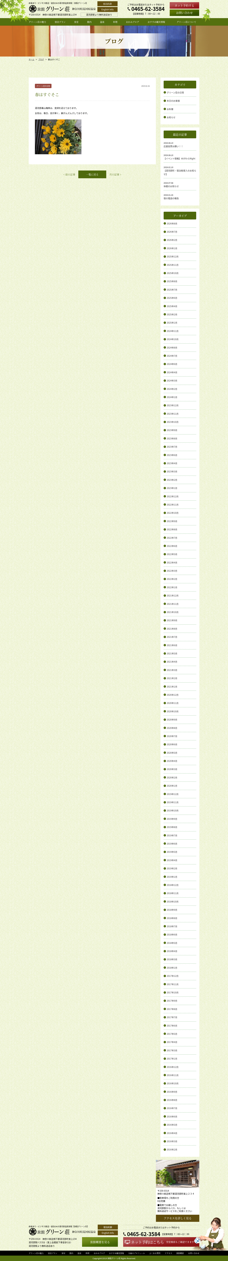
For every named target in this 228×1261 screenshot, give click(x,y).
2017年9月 (172, 1000)
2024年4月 (172, 372)
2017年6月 (172, 1025)
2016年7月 (172, 1108)
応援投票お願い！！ (173, 146)
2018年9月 (172, 909)
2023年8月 (172, 438)
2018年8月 (172, 918)
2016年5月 (172, 1124)
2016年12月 (173, 1066)
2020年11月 (173, 703)
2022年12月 (173, 496)
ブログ (41, 59)
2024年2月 (172, 388)
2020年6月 (172, 744)
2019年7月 (172, 835)
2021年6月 (172, 645)
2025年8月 (172, 281)
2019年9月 (172, 818)
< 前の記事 (69, 174)
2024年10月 (173, 339)
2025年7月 (172, 289)
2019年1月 (172, 876)
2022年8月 (172, 529)
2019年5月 (172, 851)
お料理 (170, 109)
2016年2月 (172, 1149)
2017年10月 (173, 992)
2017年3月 (172, 1050)
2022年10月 (173, 512)
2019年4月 (172, 860)
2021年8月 (172, 628)
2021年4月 (172, 661)
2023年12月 (173, 405)
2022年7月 (172, 537)
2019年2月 (172, 868)
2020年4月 (172, 760)
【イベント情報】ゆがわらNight (179, 158)
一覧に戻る (92, 174)
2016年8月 (172, 1099)
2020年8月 (172, 727)
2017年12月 (173, 975)
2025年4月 (172, 306)
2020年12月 (173, 694)
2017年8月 (172, 1009)
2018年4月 (172, 951)
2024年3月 (172, 380)
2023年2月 (172, 479)
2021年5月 (172, 653)
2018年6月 (172, 934)
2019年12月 (173, 794)
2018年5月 (172, 942)
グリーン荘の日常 (175, 92)
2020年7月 (172, 736)
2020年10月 (173, 711)
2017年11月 (173, 984)
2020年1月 (172, 785)
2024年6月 (172, 364)
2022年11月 (173, 504)
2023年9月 (172, 430)
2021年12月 (173, 595)
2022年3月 (172, 570)
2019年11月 (173, 802)
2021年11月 (173, 603)
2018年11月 (173, 893)
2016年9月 (172, 1091)
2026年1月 (172, 248)
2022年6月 (172, 545)
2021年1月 (172, 686)
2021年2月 (172, 678)
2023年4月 (172, 463)
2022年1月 (172, 587)
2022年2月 (172, 578)
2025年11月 (173, 264)
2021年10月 (173, 612)
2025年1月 (172, 322)
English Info (107, 9)
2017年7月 (172, 1017)
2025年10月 (173, 273)
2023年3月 (172, 471)
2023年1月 (172, 488)
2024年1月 (172, 397)
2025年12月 (173, 256)
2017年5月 (172, 1033)
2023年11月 (173, 413)
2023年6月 (172, 455)
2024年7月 (172, 355)
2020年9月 (172, 719)
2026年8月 (172, 223)
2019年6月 (172, 843)
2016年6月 (172, 1116)
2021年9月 (172, 620)
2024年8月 (172, 347)
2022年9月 (172, 521)
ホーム (31, 59)
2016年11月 (173, 1075)
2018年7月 (172, 926)
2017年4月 (172, 1042)
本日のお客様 (173, 100)
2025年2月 (172, 314)
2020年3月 (172, 769)
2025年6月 (172, 297)
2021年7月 (172, 636)
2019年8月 (172, 827)
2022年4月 (172, 562)
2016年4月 (172, 1133)
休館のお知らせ (171, 186)
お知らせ (171, 117)
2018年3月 (172, 959)
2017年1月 (172, 1058)
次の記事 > (115, 174)
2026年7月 (172, 231)
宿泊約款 (107, 3)
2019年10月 (173, 810)
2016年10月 (173, 1083)
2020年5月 (172, 752)
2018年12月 (173, 885)
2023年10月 (173, 421)
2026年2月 (172, 239)
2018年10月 (173, 901)
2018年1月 (172, 967)
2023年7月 (172, 446)
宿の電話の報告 (171, 198)
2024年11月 (173, 331)
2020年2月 (172, 777)
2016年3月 (172, 1141)
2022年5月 (172, 554)
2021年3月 (172, 670)
